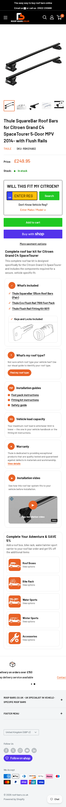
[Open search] (45, 17)
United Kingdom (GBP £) (18, 732)
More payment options (33, 243)
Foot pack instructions (25, 395)
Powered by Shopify (14, 799)
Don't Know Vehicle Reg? (33, 207)
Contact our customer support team (34, 677)
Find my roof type (19, 372)
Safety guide (19, 405)
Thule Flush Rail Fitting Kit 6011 (30, 308)
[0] (59, 17)
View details (14, 463)
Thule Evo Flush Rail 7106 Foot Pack (33, 303)
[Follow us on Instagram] (20, 750)
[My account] (52, 17)
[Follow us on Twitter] (13, 750)
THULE (7, 148)
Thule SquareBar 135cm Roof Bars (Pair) (32, 295)
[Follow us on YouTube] (27, 750)
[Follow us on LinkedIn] (34, 750)
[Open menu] (5, 17)
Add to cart (33, 222)
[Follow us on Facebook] (6, 750)
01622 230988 (44, 8)
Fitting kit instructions (25, 399)
